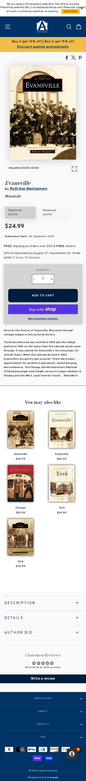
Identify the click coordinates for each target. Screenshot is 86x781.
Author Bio (18, 633)
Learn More (70, 11)
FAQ (43, 737)
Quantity (43, 270)
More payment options (43, 318)
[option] (43, 44)
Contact (43, 724)
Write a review (43, 679)
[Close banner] (82, 8)
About (43, 711)
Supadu (54, 777)
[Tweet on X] (73, 57)
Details (13, 618)
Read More (71, 375)
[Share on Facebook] (67, 57)
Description (20, 603)
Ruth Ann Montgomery (29, 189)
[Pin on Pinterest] (80, 57)
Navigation (43, 698)
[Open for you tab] (72, 754)
